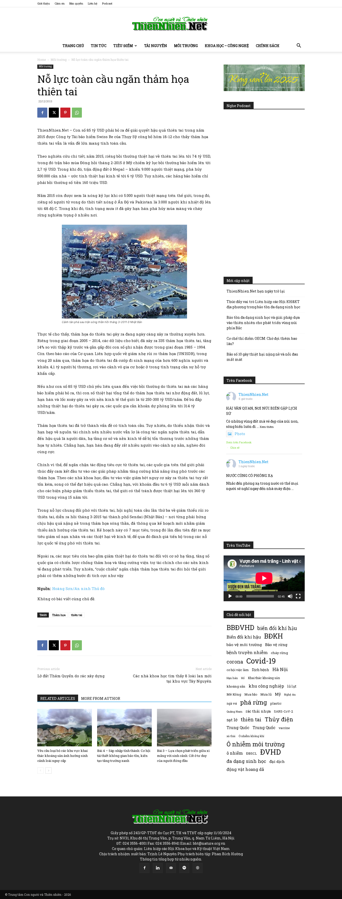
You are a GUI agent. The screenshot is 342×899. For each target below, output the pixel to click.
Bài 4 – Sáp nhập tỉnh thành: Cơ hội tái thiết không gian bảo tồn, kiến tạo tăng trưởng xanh (123, 755)
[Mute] (290, 596)
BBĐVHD (240, 627)
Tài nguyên (155, 45)
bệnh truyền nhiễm (247, 652)
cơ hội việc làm (238, 670)
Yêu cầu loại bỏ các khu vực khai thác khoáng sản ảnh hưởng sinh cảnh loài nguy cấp (62, 755)
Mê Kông (234, 694)
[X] (54, 113)
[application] (264, 578)
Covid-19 (261, 660)
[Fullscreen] (298, 596)
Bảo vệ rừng (276, 644)
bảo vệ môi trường (244, 644)
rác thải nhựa (258, 711)
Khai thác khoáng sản (264, 678)
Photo (240, 433)
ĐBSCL (251, 753)
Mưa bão (250, 694)
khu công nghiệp (266, 686)
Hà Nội (280, 669)
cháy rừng (279, 653)
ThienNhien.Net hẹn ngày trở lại (256, 291)
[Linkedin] (158, 868)
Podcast (107, 3)
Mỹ (278, 694)
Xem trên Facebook (239, 442)
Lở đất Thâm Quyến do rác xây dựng (71, 675)
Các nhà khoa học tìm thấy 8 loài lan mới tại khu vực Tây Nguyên (172, 678)
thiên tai (76, 615)
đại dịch (277, 761)
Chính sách (267, 45)
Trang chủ (73, 45)
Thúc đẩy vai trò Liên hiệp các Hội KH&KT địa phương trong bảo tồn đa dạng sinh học (263, 304)
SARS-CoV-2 (283, 711)
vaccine (284, 728)
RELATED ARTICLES (57, 698)
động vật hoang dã (245, 769)
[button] (299, 46)
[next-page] (48, 770)
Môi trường (186, 45)
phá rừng (253, 702)
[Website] (198, 868)
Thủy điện (279, 719)
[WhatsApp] (77, 113)
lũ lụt (291, 686)
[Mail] (171, 868)
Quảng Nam (234, 711)
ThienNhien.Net (253, 394)
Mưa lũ (266, 694)
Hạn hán (232, 678)
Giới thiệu (43, 3)
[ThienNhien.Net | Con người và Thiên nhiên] (171, 23)
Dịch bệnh (260, 669)
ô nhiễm (235, 753)
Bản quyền (76, 3)
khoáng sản (236, 686)
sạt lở (232, 719)
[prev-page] (40, 770)
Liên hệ (92, 3)
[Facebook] (42, 113)
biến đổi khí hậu (277, 628)
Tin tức (98, 45)
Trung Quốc (264, 727)
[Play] (230, 596)
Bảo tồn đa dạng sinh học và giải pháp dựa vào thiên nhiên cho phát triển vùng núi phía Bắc (263, 322)
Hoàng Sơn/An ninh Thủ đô (78, 588)
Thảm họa (59, 615)
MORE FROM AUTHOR (100, 698)
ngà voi (232, 703)
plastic (275, 703)
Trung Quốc (238, 727)
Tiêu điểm (123, 45)
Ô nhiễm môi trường (256, 744)
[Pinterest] (65, 113)
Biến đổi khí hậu (244, 637)
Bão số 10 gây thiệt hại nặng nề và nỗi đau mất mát (262, 357)
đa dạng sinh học (246, 761)
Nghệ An (290, 694)
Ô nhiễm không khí (251, 736)
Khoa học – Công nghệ (227, 45)
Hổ (243, 678)
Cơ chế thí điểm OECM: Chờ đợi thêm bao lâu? (262, 341)
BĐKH (273, 636)
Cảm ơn (60, 3)
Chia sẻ (235, 447)
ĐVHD (270, 751)
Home (41, 60)
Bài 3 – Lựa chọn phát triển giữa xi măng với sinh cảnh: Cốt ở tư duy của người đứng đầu (183, 755)
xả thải (231, 736)
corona (235, 661)
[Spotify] (184, 868)
